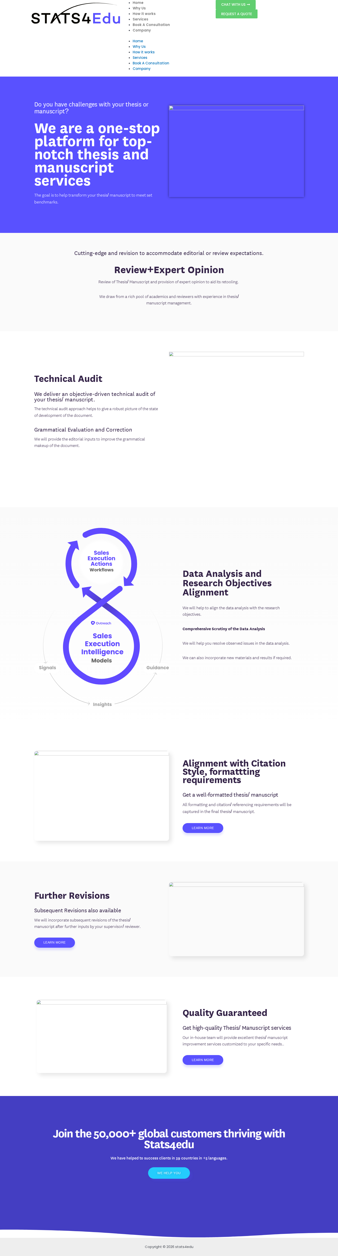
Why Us (139, 8)
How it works (144, 13)
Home (138, 2)
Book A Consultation (151, 24)
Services (140, 19)
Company (142, 30)
